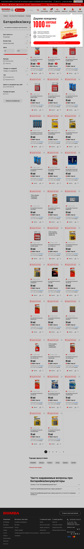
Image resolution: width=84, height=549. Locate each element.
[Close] (81, 16)
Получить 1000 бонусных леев (56, 43)
